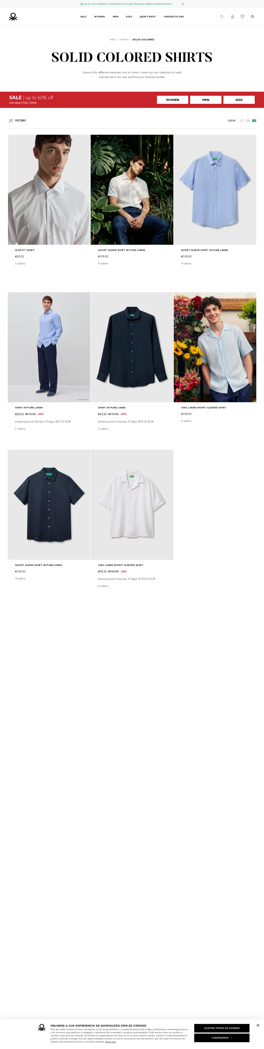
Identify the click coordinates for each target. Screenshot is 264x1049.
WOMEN (99, 16)
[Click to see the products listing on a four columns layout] (248, 121)
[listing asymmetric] (242, 121)
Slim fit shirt (25, 250)
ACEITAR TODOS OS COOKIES (222, 1028)
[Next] (183, 4)
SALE (83, 16)
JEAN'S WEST (148, 16)
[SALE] (132, 100)
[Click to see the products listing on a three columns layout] (254, 121)
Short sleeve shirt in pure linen (121, 250)
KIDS (129, 16)
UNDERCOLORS (174, 16)
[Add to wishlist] (14, 140)
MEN (115, 16)
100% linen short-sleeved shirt (204, 407)
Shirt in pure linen (29, 407)
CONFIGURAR (220, 1037)
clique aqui (110, 1041)
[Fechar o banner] (258, 1025)
